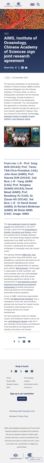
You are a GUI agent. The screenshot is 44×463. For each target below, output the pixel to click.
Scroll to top (35, 459)
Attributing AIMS (15, 411)
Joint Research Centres (17, 321)
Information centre (31, 384)
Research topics (12, 384)
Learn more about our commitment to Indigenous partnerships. (22, 444)
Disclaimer (13, 416)
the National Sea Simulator (22, 299)
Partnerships (29, 378)
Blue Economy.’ (22, 268)
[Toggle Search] (38, 4)
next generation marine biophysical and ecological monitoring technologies (20, 284)
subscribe (22, 399)
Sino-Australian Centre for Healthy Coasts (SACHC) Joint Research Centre (21, 116)
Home (9, 378)
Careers (27, 381)
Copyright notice (29, 411)
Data (8, 387)
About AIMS (11, 381)
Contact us (28, 387)
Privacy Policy (23, 416)
